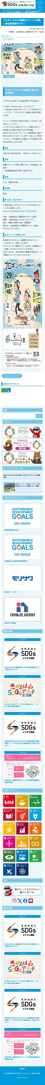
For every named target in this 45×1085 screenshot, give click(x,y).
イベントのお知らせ (8, 39)
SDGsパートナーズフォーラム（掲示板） (19, 10)
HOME (4, 10)
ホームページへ (12, 376)
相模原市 (22, 1068)
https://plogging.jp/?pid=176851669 (19, 211)
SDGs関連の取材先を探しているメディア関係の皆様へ (22, 1073)
